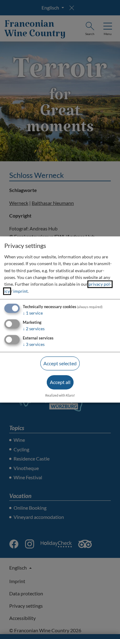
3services (34, 344)
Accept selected (60, 363)
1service (33, 313)
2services (34, 328)
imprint (20, 291)
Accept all (60, 382)
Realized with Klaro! (60, 396)
